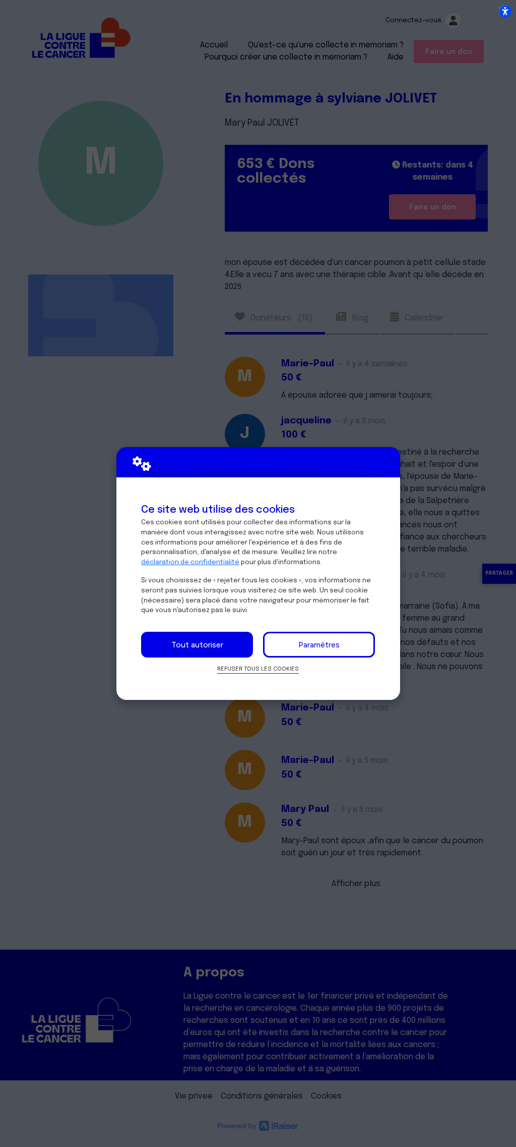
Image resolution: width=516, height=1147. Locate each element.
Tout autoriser (197, 644)
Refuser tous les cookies (258, 669)
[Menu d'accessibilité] (505, 11)
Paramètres (319, 644)
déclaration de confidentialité (190, 562)
